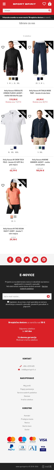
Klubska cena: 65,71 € (40, 102)
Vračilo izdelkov (27, 399)
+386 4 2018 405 (28, 366)
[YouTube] (35, 260)
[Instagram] (18, 260)
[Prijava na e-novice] (48, 296)
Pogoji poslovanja (27, 389)
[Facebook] (10, 260)
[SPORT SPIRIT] (24, 4)
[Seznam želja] (44, 4)
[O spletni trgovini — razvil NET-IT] (46, 466)
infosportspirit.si (28, 369)
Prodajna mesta (27, 419)
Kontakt (27, 415)
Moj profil (27, 385)
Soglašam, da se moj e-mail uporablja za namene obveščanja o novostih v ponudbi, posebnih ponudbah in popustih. (27, 304)
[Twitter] (27, 260)
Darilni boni (27, 426)
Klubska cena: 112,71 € (13, 102)
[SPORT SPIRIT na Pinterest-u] (44, 260)
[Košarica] (48, 3)
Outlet (27, 429)
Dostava (27, 396)
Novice (27, 422)
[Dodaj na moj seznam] (2, 47)
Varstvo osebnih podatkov (27, 392)
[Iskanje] (49, 10)
